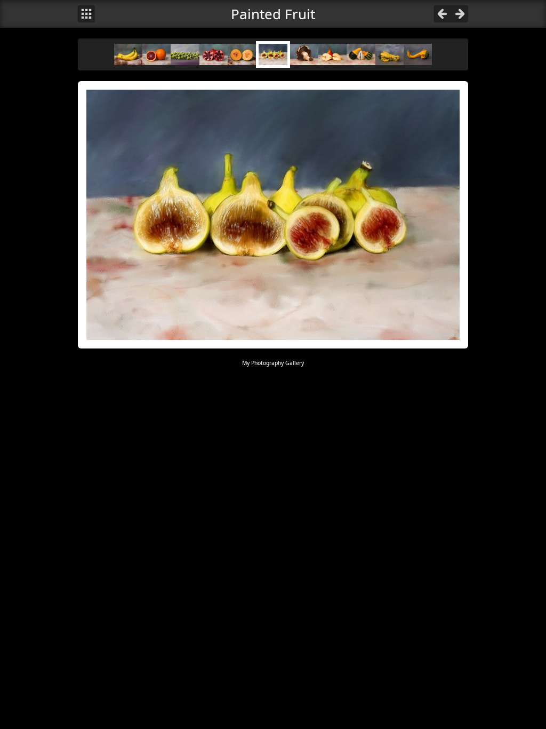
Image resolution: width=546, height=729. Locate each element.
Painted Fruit (273, 13)
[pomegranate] (213, 54)
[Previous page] (442, 13)
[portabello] (304, 54)
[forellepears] (332, 54)
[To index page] (86, 13)
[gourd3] (418, 54)
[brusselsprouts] (185, 54)
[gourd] (361, 54)
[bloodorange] (156, 54)
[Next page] (459, 13)
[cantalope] (242, 54)
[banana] (128, 54)
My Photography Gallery (273, 363)
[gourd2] (389, 54)
